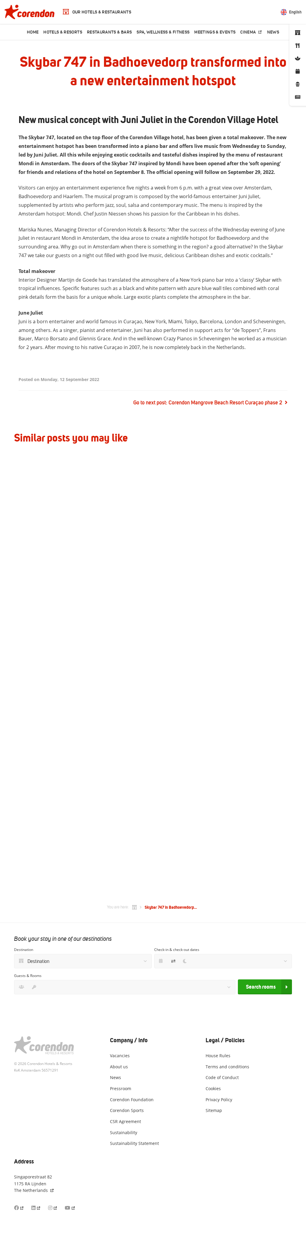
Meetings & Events (214, 32)
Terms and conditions (227, 1066)
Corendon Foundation (132, 1099)
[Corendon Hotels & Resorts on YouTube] (70, 1207)
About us (119, 1066)
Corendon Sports (127, 1110)
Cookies (213, 1088)
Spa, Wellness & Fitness (163, 32)
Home (33, 32)
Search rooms (261, 987)
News (273, 32)
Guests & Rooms (28, 975)
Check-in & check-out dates (176, 949)
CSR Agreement (125, 1121)
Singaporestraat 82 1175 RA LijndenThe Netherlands (33, 1183)
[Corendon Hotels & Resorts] (29, 12)
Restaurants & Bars (109, 32)
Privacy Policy (219, 1099)
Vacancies (120, 1055)
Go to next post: (207, 402)
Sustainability (123, 1132)
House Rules (218, 1055)
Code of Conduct (222, 1077)
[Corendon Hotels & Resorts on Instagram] (53, 1207)
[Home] (134, 907)
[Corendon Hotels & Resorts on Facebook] (19, 1207)
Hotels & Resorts (62, 32)
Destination (23, 949)
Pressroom (120, 1088)
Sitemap (214, 1110)
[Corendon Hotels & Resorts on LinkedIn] (36, 1207)
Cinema (248, 32)
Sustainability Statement (134, 1143)
